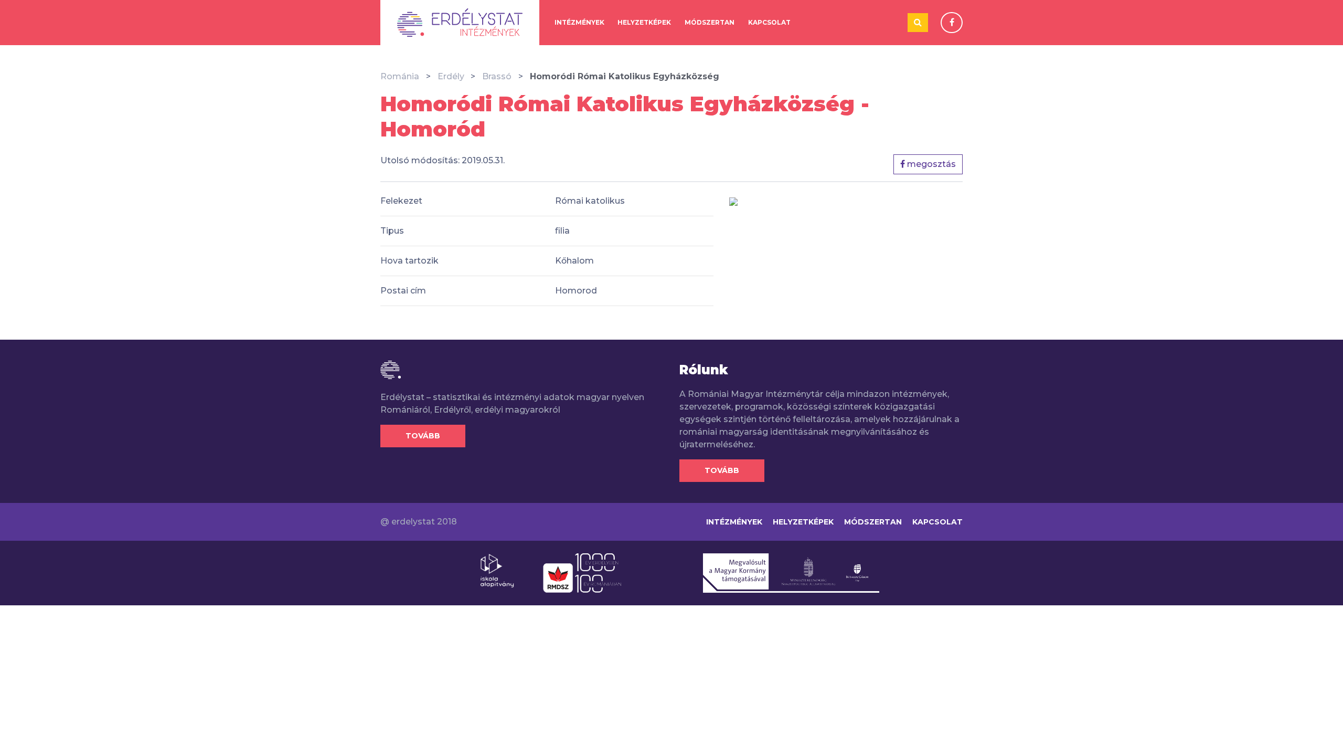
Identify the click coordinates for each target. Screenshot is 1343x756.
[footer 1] (497, 570)
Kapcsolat (769, 22)
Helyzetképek (644, 22)
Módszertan (709, 22)
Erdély (451, 76)
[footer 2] (582, 572)
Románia (399, 76)
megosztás (930, 164)
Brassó (496, 76)
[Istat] (459, 22)
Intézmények (579, 22)
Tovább (423, 435)
